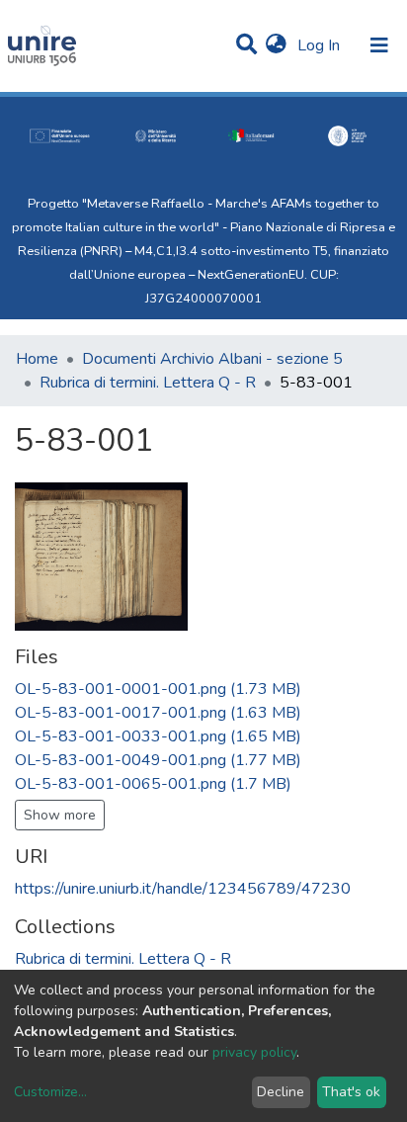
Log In (320, 45)
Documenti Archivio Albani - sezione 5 (212, 359)
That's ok (351, 1091)
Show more (60, 815)
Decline (280, 1091)
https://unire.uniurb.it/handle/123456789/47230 (183, 889)
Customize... (50, 1091)
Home (37, 359)
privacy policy (254, 1052)
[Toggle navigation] (379, 45)
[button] (276, 45)
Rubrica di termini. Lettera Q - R (148, 382)
